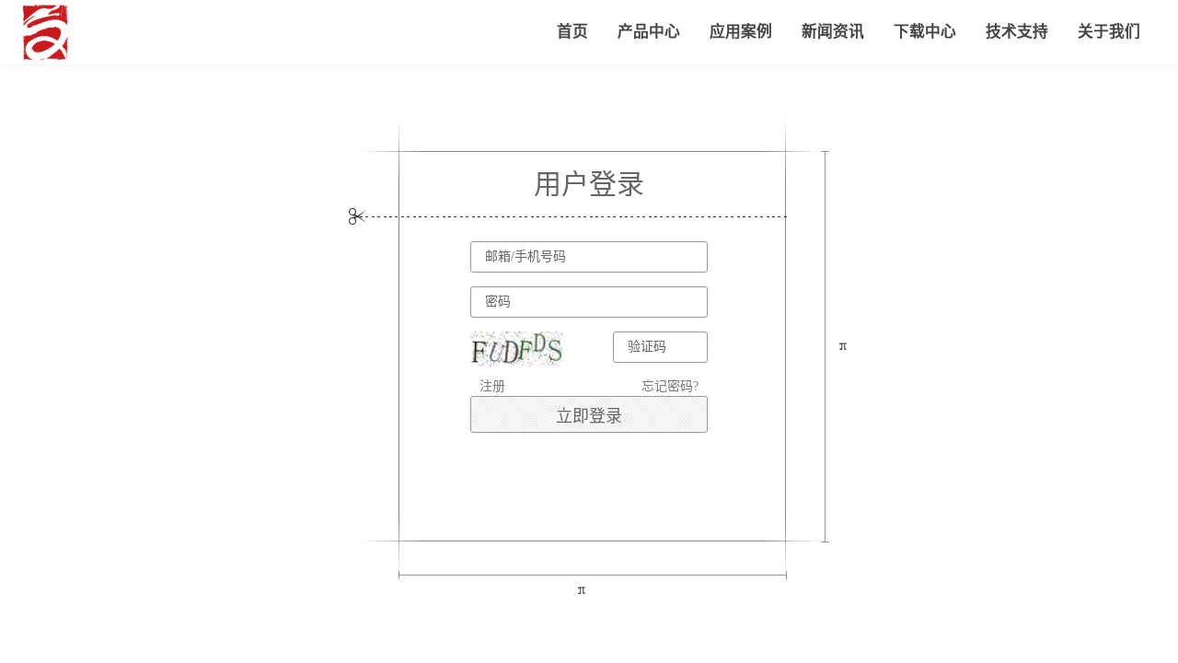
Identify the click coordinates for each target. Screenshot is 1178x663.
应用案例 (741, 32)
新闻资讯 (833, 32)
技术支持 (1017, 32)
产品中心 (649, 32)
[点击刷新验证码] (516, 349)
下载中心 (925, 32)
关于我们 (1109, 32)
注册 (492, 386)
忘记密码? (670, 386)
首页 (572, 32)
